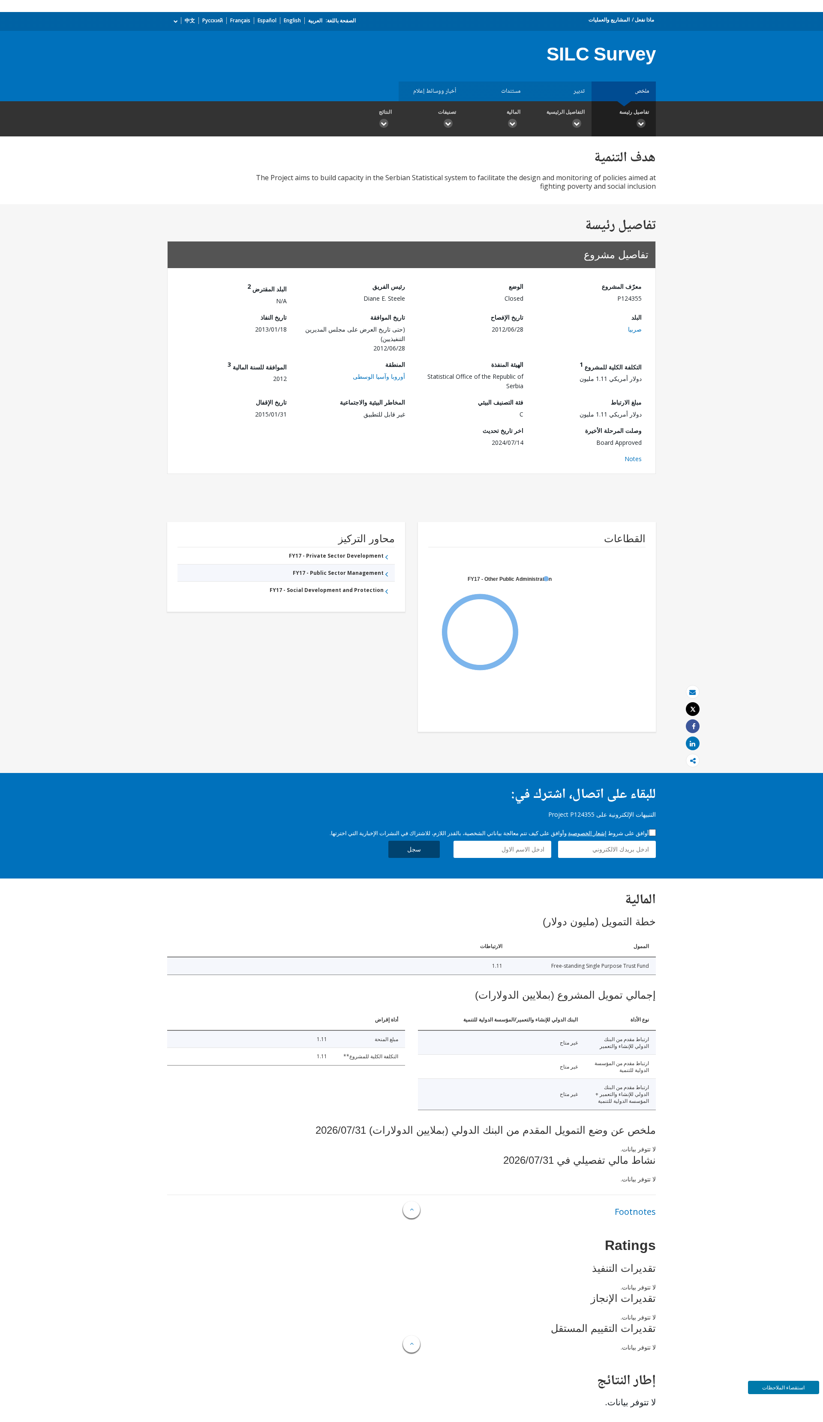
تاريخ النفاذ (274, 317)
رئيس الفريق (388, 286)
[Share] (693, 726)
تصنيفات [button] (447, 111)
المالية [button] (513, 111)
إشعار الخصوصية (587, 833)
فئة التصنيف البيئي (500, 402)
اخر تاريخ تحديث (503, 430)
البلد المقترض (267, 287)
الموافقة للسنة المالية (257, 365)
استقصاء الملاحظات (783, 1387)
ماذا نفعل (644, 19)
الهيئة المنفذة (507, 364)
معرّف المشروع (622, 286)
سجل (414, 849)
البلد (636, 317)
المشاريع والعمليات (609, 19)
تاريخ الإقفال (271, 402)
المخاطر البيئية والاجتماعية (372, 402)
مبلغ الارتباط (626, 402)
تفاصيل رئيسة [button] (634, 111)
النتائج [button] (385, 111)
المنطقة (395, 364)
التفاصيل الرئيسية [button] (566, 111)
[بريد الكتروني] (693, 692)
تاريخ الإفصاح (507, 317)
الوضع (516, 286)
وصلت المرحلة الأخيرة (613, 430)
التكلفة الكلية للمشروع (611, 365)
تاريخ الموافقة (387, 317)
